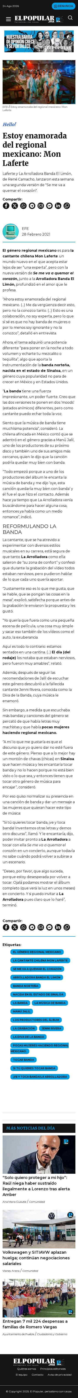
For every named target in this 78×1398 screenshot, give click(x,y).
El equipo (21, 1374)
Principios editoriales (53, 1368)
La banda (20, 1003)
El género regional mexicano (37, 952)
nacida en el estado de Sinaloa (38, 994)
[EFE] (11, 231)
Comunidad (37, 1201)
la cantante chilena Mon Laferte (40, 960)
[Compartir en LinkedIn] (58, 205)
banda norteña (25, 986)
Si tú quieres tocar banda (34, 1068)
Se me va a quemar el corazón (37, 969)
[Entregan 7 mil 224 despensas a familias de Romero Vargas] (39, 1298)
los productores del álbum (36, 1020)
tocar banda (23, 1059)
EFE (25, 229)
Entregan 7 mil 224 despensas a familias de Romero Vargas (35, 1324)
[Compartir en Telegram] (32, 205)
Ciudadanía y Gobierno (52, 1334)
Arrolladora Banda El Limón (36, 977)
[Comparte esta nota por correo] (40, 205)
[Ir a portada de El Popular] (39, 19)
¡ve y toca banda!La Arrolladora (40, 1076)
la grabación (24, 1028)
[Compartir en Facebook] (6, 205)
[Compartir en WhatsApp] (23, 205)
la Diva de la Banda (28, 1037)
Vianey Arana (11, 1270)
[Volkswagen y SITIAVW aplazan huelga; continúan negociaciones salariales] (39, 1229)
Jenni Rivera (51, 1028)
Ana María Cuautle (14, 1201)
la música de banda (49, 1003)
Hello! (9, 124)
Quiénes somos (26, 1368)
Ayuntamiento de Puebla (18, 1334)
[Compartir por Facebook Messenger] (49, 205)
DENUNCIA (65, 6)
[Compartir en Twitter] (14, 205)
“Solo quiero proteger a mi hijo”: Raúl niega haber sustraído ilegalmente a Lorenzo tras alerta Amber (36, 1186)
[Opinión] (39, 41)
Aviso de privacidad (60, 1374)
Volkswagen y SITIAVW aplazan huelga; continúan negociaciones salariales (36, 1258)
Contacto (37, 1374)
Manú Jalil (21, 1011)
